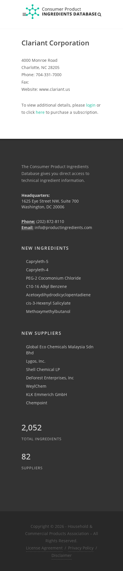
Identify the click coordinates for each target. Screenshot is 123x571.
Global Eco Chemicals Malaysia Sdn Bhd (60, 349)
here (40, 112)
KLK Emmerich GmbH (46, 394)
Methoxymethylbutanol (48, 311)
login (91, 105)
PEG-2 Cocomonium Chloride (53, 278)
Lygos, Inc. (35, 361)
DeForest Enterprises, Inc (50, 377)
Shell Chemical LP (43, 369)
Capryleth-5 (37, 261)
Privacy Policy (81, 548)
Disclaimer (61, 555)
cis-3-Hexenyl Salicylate (48, 303)
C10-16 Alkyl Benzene (46, 286)
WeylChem (36, 386)
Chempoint (36, 402)
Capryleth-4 (37, 269)
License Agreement (44, 548)
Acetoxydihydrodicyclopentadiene (58, 294)
